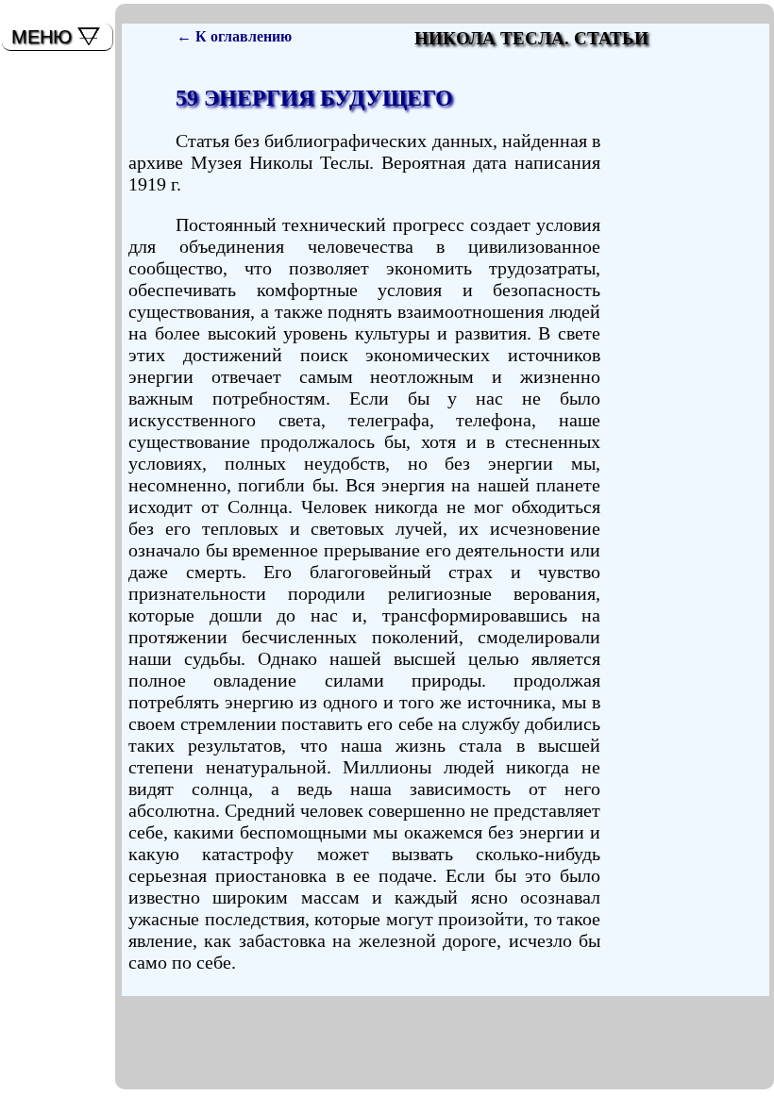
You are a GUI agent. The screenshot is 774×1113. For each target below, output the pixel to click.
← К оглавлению (234, 36)
